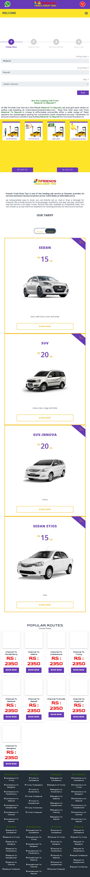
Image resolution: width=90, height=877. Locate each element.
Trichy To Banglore (34, 785)
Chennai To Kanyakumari (56, 863)
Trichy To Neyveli (34, 812)
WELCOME (9, 13)
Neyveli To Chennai (79, 867)
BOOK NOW (45, 326)
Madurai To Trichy (12, 837)
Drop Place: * (83, 68)
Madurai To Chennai (12, 863)
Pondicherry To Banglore (79, 793)
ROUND (40, 232)
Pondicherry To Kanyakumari (79, 806)
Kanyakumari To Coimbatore (34, 831)
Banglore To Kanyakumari (56, 804)
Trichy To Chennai (34, 808)
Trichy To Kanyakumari (33, 802)
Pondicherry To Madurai (79, 800)
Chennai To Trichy (57, 837)
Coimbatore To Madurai (11, 800)
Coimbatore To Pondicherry (11, 793)
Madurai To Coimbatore (11, 831)
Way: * (86, 79)
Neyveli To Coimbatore (79, 831)
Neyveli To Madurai (79, 855)
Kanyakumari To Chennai (34, 865)
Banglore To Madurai (56, 797)
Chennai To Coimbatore (56, 831)
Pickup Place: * (82, 56)
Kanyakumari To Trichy (34, 838)
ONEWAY (50, 232)
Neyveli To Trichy (79, 837)
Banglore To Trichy (56, 785)
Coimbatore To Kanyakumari (11, 806)
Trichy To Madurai (34, 796)
